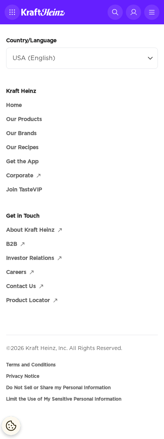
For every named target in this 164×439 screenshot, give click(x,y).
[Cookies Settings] (11, 425)
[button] (12, 12)
